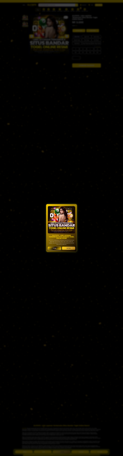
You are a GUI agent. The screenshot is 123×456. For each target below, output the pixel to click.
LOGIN (54, 248)
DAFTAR (69, 248)
